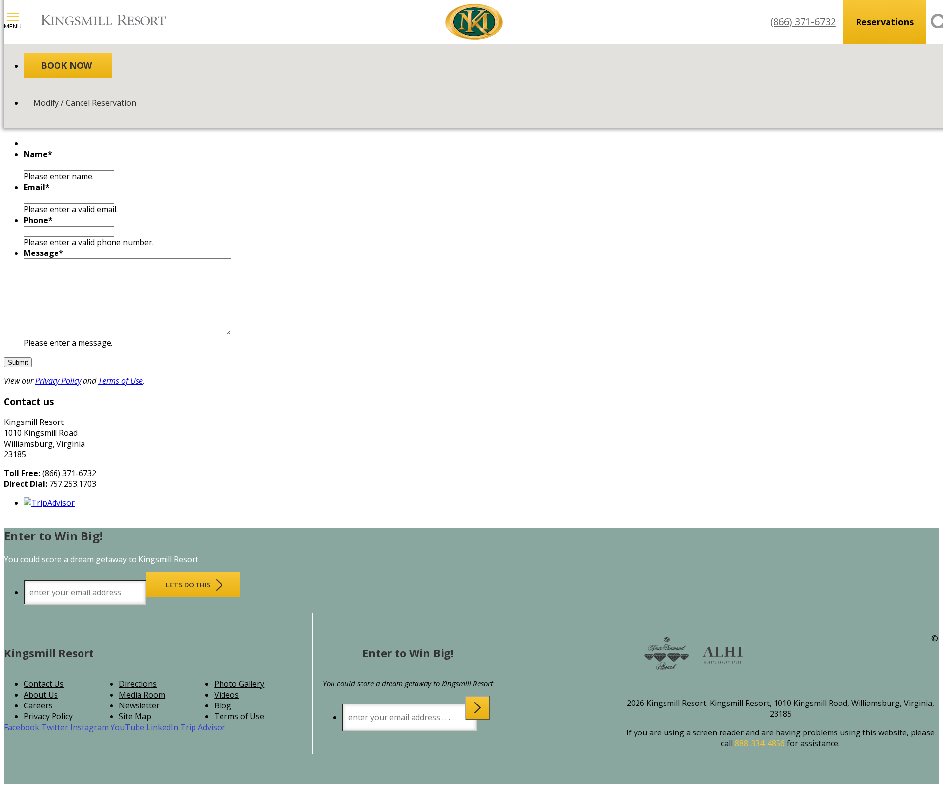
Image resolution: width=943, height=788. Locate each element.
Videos (226, 694)
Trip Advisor (202, 727)
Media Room (142, 694)
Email (37, 187)
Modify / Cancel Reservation (84, 102)
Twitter (54, 727)
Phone (38, 220)
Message (43, 253)
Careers (38, 705)
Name (38, 154)
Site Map (135, 716)
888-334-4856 (760, 743)
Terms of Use (120, 380)
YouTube (127, 727)
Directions (138, 683)
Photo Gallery (239, 683)
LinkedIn (162, 727)
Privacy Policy (58, 380)
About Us (41, 694)
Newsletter (139, 705)
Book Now (66, 65)
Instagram (89, 727)
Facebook (21, 727)
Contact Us (44, 683)
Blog (222, 705)
